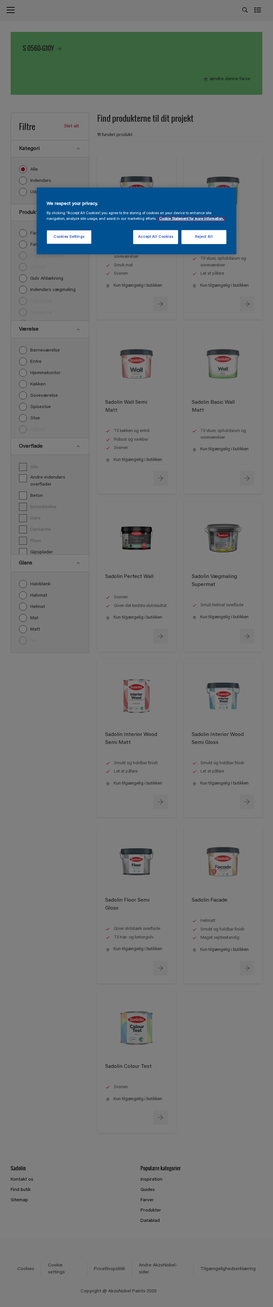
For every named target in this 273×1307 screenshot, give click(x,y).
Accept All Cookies (155, 237)
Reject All (204, 237)
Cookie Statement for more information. (191, 219)
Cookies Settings (69, 237)
